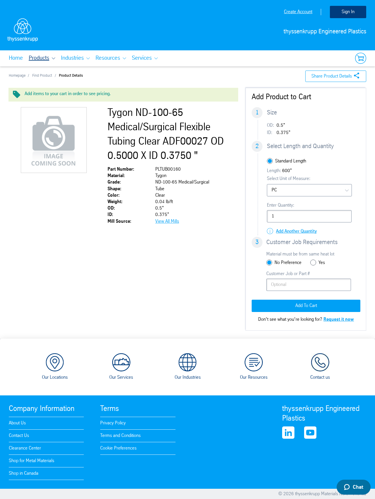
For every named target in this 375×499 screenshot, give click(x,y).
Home (16, 58)
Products (39, 58)
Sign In (348, 12)
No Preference (288, 262)
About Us (17, 423)
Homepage (17, 75)
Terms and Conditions (120, 435)
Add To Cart (306, 305)
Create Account (298, 12)
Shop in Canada (23, 473)
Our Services (121, 377)
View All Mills (167, 221)
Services (142, 58)
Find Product (42, 75)
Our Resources (253, 377)
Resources (108, 58)
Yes (321, 262)
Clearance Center (25, 448)
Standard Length (290, 161)
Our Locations (55, 377)
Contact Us (19, 435)
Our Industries (188, 377)
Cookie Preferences (118, 448)
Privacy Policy (113, 423)
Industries (72, 58)
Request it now (338, 319)
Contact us (320, 377)
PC (274, 190)
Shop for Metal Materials (31, 461)
